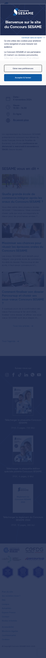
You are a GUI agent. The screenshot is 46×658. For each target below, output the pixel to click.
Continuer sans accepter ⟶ (33, 38)
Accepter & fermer (23, 77)
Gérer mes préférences (23, 68)
